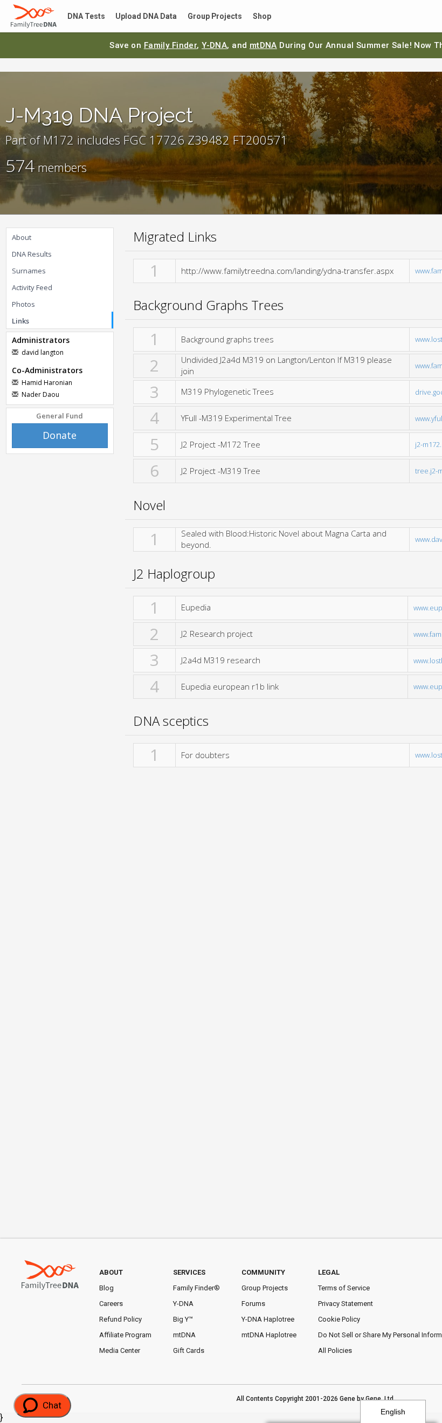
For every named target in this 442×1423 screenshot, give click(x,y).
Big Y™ (183, 1319)
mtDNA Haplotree (268, 1334)
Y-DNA (214, 45)
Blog (106, 1287)
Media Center (119, 1350)
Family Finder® (196, 1287)
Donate (60, 435)
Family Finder (170, 45)
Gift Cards (188, 1350)
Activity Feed (32, 287)
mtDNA (263, 45)
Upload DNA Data (138, 16)
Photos (23, 304)
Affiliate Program (125, 1334)
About (21, 237)
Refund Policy (120, 1319)
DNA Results (32, 254)
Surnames (29, 271)
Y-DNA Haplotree (267, 1319)
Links (20, 321)
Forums (253, 1303)
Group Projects (202, 16)
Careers (111, 1303)
